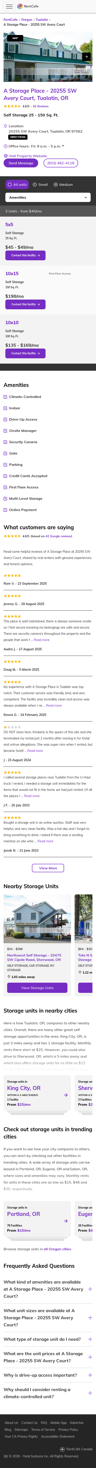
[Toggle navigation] (9, 6)
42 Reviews (41, 106)
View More (48, 868)
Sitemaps (21, 1430)
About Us (11, 1423)
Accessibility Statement (58, 1437)
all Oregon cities (57, 1249)
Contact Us (29, 1423)
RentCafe (11, 20)
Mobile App (58, 1423)
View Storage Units (37, 988)
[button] (61, 163)
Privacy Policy (68, 1430)
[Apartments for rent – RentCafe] (28, 6)
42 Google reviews (58, 536)
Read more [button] (42, 640)
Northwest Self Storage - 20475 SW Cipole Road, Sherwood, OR (34, 957)
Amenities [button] (17, 197)
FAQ (44, 1423)
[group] (17, 184)
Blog (8, 1430)
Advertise (77, 1423)
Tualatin (42, 20)
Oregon (26, 20)
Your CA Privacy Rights (21, 1437)
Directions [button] (17, 137)
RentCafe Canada (79, 1449)
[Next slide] (86, 57)
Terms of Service (43, 1430)
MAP (15, 38)
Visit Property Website (28, 156)
